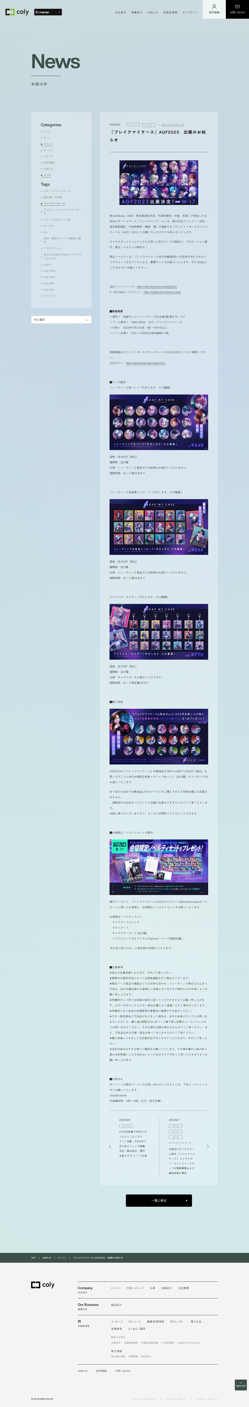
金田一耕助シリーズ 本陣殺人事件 (62, 240)
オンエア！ (49, 226)
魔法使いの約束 (53, 197)
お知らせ (49, 169)
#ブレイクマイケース (173, 124)
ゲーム (47, 138)
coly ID (47, 265)
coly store (49, 277)
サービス (48, 150)
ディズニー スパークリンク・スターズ (62, 212)
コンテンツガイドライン (144, 1399)
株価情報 (133, 1356)
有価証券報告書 (149, 1342)
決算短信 (115, 1342)
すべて (47, 132)
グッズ (47, 175)
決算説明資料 (131, 1342)
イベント (48, 144)
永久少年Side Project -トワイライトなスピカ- (63, 256)
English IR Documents (189, 1342)
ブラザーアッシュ (53, 248)
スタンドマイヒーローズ (57, 191)
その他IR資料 (167, 1342)
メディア (48, 156)
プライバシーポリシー (175, 1399)
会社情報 (49, 163)
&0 (45, 232)
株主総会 (146, 1356)
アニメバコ (50, 296)
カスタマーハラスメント (207, 1399)
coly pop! (49, 289)
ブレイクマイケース (54, 204)
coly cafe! (49, 283)
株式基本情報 (118, 1356)
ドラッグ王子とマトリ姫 (57, 220)
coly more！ (50, 271)
